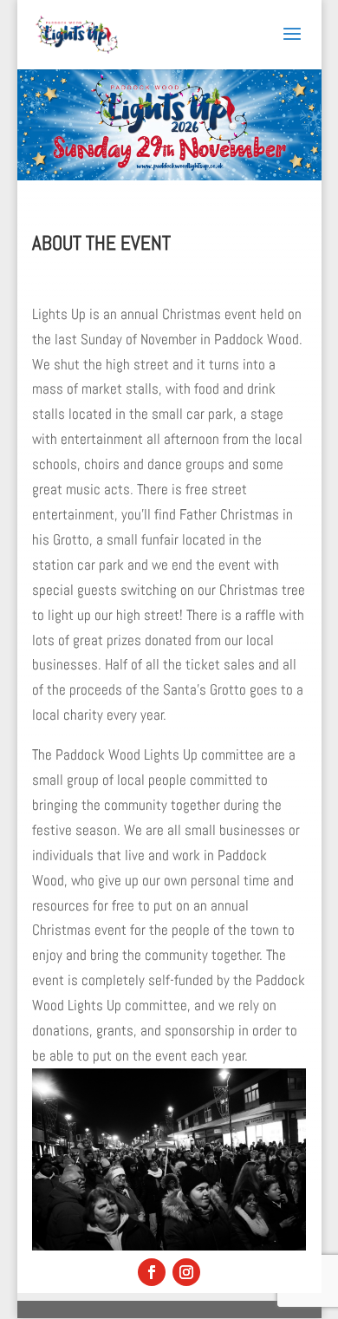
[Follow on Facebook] (152, 1272)
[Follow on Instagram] (186, 1272)
